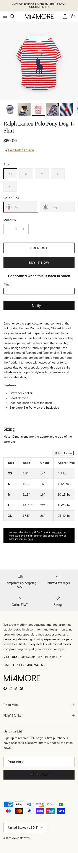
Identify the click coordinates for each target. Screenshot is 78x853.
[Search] (14, 16)
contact (58, 532)
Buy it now (39, 262)
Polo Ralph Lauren (21, 150)
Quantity (9, 219)
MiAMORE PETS (20, 838)
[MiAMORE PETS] (39, 16)
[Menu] (5, 16)
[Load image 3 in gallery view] (39, 61)
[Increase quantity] (24, 229)
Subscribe (39, 775)
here (30, 539)
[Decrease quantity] (7, 229)
